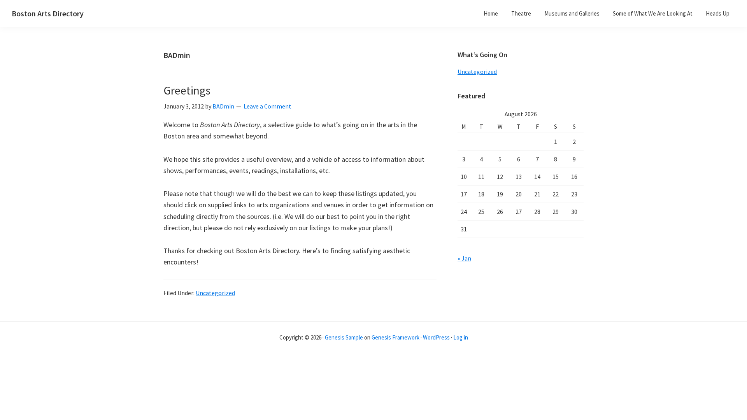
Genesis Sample (344, 337)
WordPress (436, 337)
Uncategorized (215, 293)
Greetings (186, 90)
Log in (460, 337)
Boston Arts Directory (48, 13)
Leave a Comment (267, 106)
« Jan (464, 258)
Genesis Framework (395, 337)
